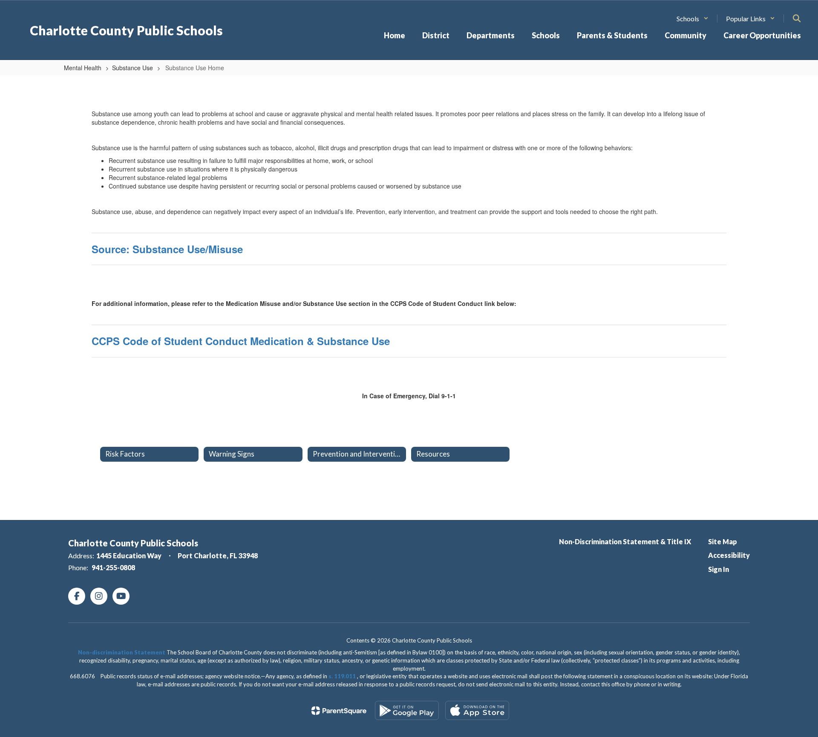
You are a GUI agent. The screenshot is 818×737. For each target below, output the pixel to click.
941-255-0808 (113, 567)
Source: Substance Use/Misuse (167, 249)
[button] (693, 18)
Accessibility (729, 555)
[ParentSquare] (339, 710)
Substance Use (132, 67)
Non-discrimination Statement (121, 652)
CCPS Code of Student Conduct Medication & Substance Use (241, 341)
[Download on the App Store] (477, 710)
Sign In (718, 569)
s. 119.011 (342, 676)
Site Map (722, 541)
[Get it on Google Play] (407, 710)
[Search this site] (796, 18)
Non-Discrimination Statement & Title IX (625, 541)
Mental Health (82, 67)
